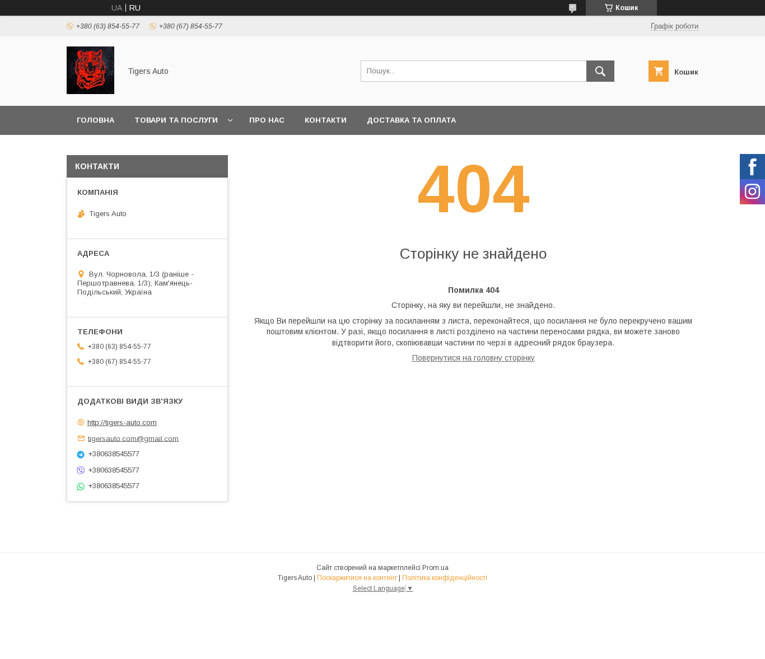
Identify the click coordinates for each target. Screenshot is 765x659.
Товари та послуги (176, 120)
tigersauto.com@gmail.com (133, 438)
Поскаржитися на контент (357, 578)
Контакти (326, 120)
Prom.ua (435, 568)
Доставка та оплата (411, 120)
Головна (95, 120)
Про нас (266, 120)
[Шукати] (600, 71)
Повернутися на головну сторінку (473, 357)
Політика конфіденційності (444, 578)
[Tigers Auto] (90, 91)
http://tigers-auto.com (122, 422)
